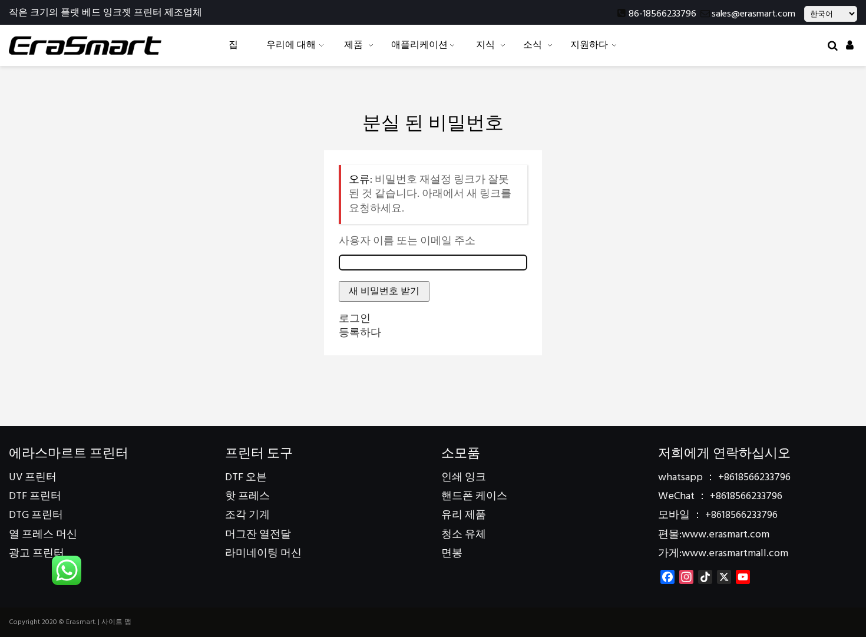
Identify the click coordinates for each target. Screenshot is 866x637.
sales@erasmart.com (753, 14)
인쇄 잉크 (463, 477)
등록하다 (360, 333)
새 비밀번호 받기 (384, 291)
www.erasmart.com (725, 534)
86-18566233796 (662, 14)
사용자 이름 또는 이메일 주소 (407, 242)
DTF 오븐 (246, 477)
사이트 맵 (116, 622)
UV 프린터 (33, 477)
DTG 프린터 (36, 515)
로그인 (355, 319)
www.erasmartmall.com (735, 553)
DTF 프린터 (35, 496)
